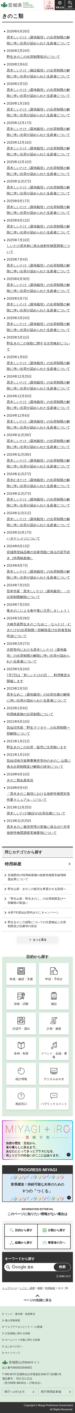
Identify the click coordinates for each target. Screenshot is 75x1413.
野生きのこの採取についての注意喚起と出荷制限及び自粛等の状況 (37, 924)
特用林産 (13, 864)
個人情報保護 (12, 1320)
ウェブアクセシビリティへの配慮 (23, 1326)
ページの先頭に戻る (38, 1300)
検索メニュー (70, 5)
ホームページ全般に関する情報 (22, 1339)
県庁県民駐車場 (51, 1391)
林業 (40, 1288)
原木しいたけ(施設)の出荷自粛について (36, 813)
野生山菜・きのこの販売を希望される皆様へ (37, 889)
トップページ (9, 1288)
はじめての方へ (13, 1346)
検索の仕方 (65, 1276)
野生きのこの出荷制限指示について (33, 56)
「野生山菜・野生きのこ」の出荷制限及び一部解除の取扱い (37, 900)
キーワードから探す (20, 1258)
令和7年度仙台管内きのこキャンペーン (33, 912)
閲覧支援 (60, 5)
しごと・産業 (27, 1288)
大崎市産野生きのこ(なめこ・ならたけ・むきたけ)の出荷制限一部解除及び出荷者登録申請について (39, 630)
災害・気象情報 (49, 5)
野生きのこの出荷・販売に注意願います (37, 747)
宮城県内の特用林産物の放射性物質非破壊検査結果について (37, 877)
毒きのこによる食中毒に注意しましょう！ (38, 610)
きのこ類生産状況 (20, 780)
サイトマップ (12, 1352)
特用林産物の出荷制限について (30, 714)
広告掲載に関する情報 (17, 1333)
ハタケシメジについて (23, 538)
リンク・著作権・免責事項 (20, 1314)
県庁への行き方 (14, 1391)
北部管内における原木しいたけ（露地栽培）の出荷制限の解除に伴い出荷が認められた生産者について (38, 655)
